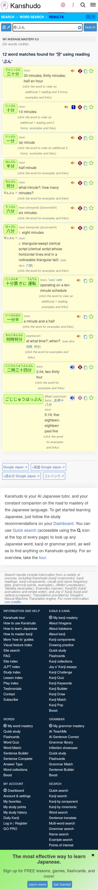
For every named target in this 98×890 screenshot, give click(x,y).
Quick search (24, 530)
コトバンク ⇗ (54, 476)
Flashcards (57, 655)
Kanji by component (63, 801)
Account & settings (17, 795)
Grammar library (61, 742)
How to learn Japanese (20, 628)
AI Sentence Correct (64, 736)
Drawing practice (61, 644)
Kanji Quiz (56, 677)
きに (21, 281)
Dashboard (63, 523)
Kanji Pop (56, 704)
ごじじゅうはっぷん (23, 399)
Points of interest (61, 844)
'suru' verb (55, 279)
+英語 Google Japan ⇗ (48, 467)
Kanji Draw (57, 693)
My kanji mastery (65, 617)
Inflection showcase (63, 747)
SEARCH (7, 17)
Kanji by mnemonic (63, 806)
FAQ (6, 655)
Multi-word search (62, 823)
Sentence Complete (17, 758)
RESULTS (56, 17)
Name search (59, 834)
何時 (29, 346)
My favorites (12, 801)
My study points (14, 806)
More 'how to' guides (18, 639)
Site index (10, 661)
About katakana (60, 628)
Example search (60, 839)
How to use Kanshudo (19, 622)
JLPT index (11, 666)
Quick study (57, 650)
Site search (11, 650)
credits (16, 601)
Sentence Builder (15, 753)
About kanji (57, 633)
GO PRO (10, 828)
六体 (29, 265)
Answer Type (13, 763)
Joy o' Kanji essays (63, 666)
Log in (7, 823)
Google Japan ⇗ (15, 467)
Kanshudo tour (14, 617)
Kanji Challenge (60, 672)
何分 (37, 346)
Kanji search (58, 795)
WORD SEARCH (32, 17)
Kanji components (62, 639)
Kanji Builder (58, 688)
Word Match (12, 747)
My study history (15, 812)
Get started (62, 884)
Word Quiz (11, 742)
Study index (12, 672)
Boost (53, 710)
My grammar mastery (68, 725)
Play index (10, 683)
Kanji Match (57, 699)
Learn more (37, 884)
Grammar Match (61, 763)
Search (90, 27)
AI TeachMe (58, 731)
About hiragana (60, 622)
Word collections (15, 769)
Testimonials (12, 688)
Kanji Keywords (60, 683)
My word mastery (20, 725)
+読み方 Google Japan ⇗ (21, 476)
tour (42, 557)
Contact (9, 693)
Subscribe (10, 699)
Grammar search (61, 828)
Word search (58, 812)
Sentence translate (62, 817)
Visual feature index (17, 644)
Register (21, 823)
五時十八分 (54, 402)
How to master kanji (17, 633)
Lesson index (13, 677)
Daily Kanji (11, 817)
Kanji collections (60, 661)
